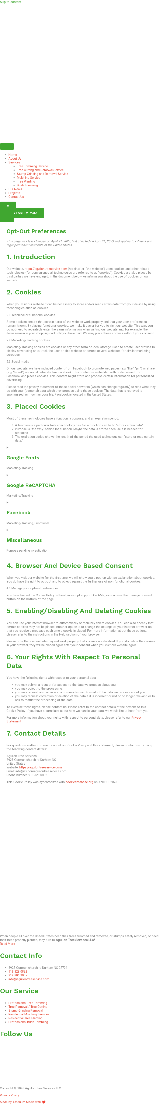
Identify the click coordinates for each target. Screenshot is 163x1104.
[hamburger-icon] (7, 146)
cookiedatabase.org (79, 782)
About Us (14, 158)
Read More (7, 944)
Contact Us (16, 197)
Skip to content (10, 2)
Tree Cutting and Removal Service (40, 170)
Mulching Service (28, 178)
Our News (15, 189)
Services (14, 162)
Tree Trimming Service (32, 166)
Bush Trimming (27, 185)
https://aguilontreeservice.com (46, 269)
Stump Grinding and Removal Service (42, 174)
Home (12, 155)
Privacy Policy (9, 1095)
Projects (14, 193)
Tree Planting (26, 181)
